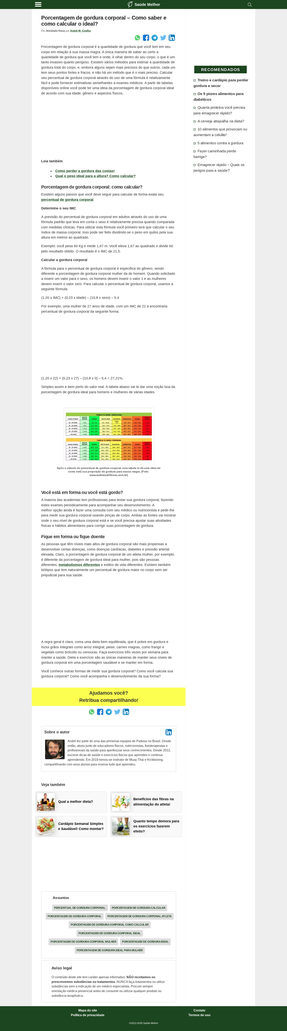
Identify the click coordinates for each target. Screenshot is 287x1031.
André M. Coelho (80, 30)
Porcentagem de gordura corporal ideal (109, 933)
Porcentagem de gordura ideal (145, 941)
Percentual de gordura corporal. (80, 907)
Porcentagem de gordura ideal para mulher (110, 950)
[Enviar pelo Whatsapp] (137, 38)
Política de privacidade (87, 1015)
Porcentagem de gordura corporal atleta (139, 916)
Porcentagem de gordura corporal (75, 916)
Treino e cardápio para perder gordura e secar (220, 83)
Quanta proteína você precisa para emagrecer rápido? (219, 110)
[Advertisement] (108, 126)
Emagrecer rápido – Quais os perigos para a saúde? (219, 167)
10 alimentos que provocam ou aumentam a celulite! (220, 132)
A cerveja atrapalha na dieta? (221, 121)
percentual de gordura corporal (67, 200)
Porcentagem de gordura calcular (138, 907)
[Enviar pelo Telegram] (155, 38)
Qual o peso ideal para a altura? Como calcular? (95, 176)
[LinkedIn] (169, 732)
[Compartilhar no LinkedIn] (172, 38)
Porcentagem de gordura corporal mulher (83, 941)
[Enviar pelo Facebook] (146, 38)
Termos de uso (199, 1015)
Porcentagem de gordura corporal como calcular (110, 924)
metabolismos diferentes (79, 565)
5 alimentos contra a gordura (220, 143)
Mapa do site (87, 1010)
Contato (199, 1010)
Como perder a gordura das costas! (85, 171)
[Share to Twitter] (163, 38)
